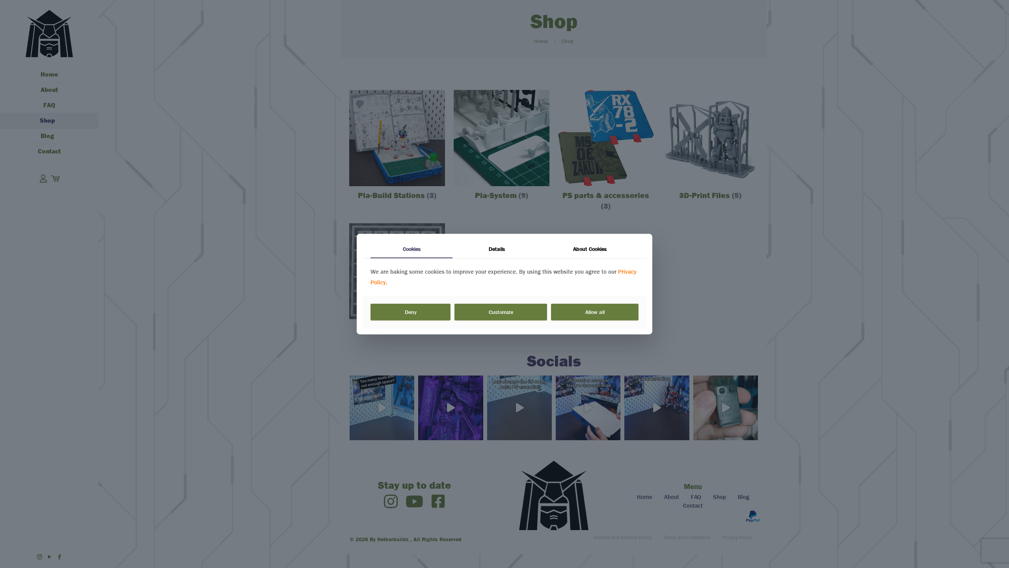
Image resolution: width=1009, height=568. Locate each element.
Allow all (595, 312)
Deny (411, 312)
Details (497, 248)
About (590, 248)
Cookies (412, 248)
